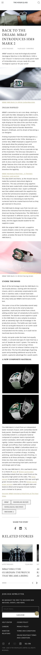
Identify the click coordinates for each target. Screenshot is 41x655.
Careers (5, 627)
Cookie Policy (22, 622)
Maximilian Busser (20, 502)
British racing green (26, 472)
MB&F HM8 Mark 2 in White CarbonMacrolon (18, 102)
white (14, 472)
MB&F (6, 502)
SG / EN (28, 644)
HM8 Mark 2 (9, 512)
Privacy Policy (22, 627)
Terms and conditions (26, 631)
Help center (7, 622)
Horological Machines (13, 507)
